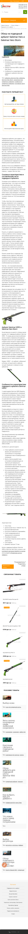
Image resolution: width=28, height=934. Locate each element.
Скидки (13, 913)
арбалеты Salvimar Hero (12, 78)
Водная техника (13, 891)
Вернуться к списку (6, 566)
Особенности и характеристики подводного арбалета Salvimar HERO (14, 73)
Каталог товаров (9, 20)
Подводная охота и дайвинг (13, 888)
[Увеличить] (14, 51)
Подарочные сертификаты (13, 911)
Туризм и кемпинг (13, 896)
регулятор (9, 845)
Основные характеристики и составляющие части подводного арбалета (14, 63)
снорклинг (16, 732)
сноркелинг (9, 732)
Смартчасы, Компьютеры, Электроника (13, 902)
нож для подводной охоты (13, 707)
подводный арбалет (11, 781)
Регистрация (16, 1)
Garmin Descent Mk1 (11, 870)
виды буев (18, 802)
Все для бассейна (13, 894)
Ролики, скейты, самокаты (13, 908)
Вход (11, 1)
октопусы (15, 845)
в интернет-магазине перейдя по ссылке (13, 551)
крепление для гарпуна (12, 755)
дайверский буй (10, 802)
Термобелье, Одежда (13, 905)
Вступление (8, 60)
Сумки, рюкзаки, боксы (13, 899)
